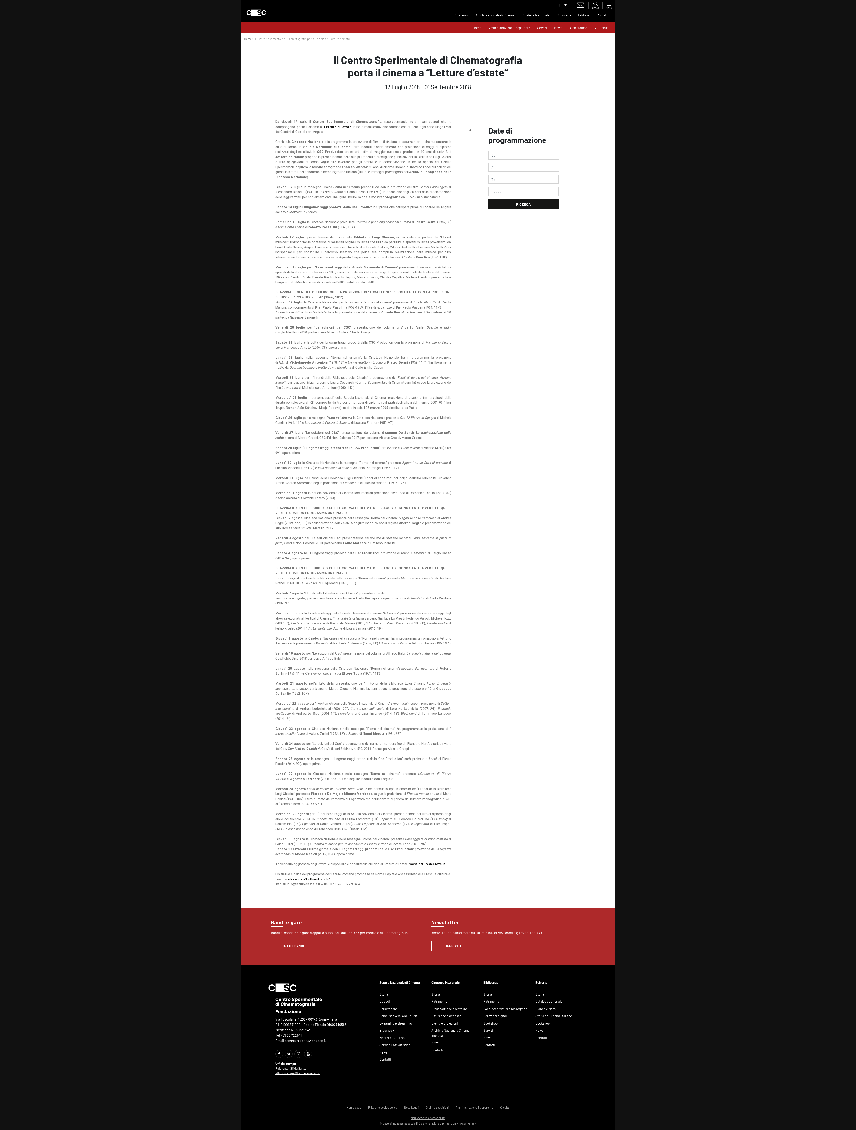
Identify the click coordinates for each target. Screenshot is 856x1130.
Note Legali (411, 1107)
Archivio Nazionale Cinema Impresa (450, 1032)
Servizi (542, 28)
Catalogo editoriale (548, 1001)
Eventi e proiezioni (444, 1023)
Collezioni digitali (495, 1016)
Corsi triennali (389, 1009)
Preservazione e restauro (449, 1009)
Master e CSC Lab (392, 1038)
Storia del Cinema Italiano (553, 1016)
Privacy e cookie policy (382, 1107)
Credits (504, 1107)
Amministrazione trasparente (509, 28)
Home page (354, 1107)
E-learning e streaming (395, 1023)
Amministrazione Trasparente (474, 1107)
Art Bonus (601, 28)
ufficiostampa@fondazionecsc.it (297, 1073)
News (558, 28)
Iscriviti (453, 946)
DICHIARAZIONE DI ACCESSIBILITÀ (428, 1118)
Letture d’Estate (337, 127)
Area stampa (578, 28)
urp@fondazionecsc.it (464, 1123)
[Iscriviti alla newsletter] (580, 4)
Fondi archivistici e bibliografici (505, 1009)
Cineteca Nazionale (535, 15)
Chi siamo (461, 15)
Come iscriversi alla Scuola (398, 1016)
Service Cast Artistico (394, 1045)
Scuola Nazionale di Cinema (494, 15)
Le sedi (384, 1001)
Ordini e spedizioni (437, 1107)
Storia (383, 994)
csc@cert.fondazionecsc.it (305, 1040)
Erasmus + (386, 1030)
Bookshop (490, 1023)
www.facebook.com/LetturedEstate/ (302, 879)
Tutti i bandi (293, 946)
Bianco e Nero (545, 1009)
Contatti (602, 15)
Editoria (584, 15)
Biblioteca (564, 15)
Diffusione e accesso (446, 1016)
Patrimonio (439, 1001)
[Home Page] (256, 12)
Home (477, 28)
